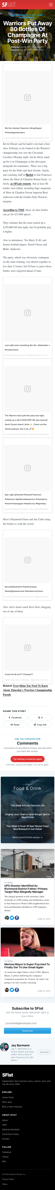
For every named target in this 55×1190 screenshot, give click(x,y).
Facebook (6, 1152)
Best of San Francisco (12, 1106)
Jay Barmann (27, 17)
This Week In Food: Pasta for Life (27, 805)
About (5, 1120)
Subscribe (27, 1030)
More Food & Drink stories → (27, 837)
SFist (7, 1075)
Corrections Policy (10, 1134)
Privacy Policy (8, 1179)
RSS (4, 1161)
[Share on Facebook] (16, 917)
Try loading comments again (27, 759)
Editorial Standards (10, 1129)
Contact (5, 1139)
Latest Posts (8, 1097)
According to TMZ (13, 210)
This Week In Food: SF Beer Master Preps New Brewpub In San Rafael (27, 827)
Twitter (5, 1157)
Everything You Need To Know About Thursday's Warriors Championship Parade (27, 690)
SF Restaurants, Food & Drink (26, 15)
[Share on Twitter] (11, 917)
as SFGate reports (20, 183)
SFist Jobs (7, 1102)
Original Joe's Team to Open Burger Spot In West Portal (27, 816)
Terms (4, 1184)
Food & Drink (27, 788)
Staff (4, 1125)
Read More (44, 1052)
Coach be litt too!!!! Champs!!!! (19, 674)
